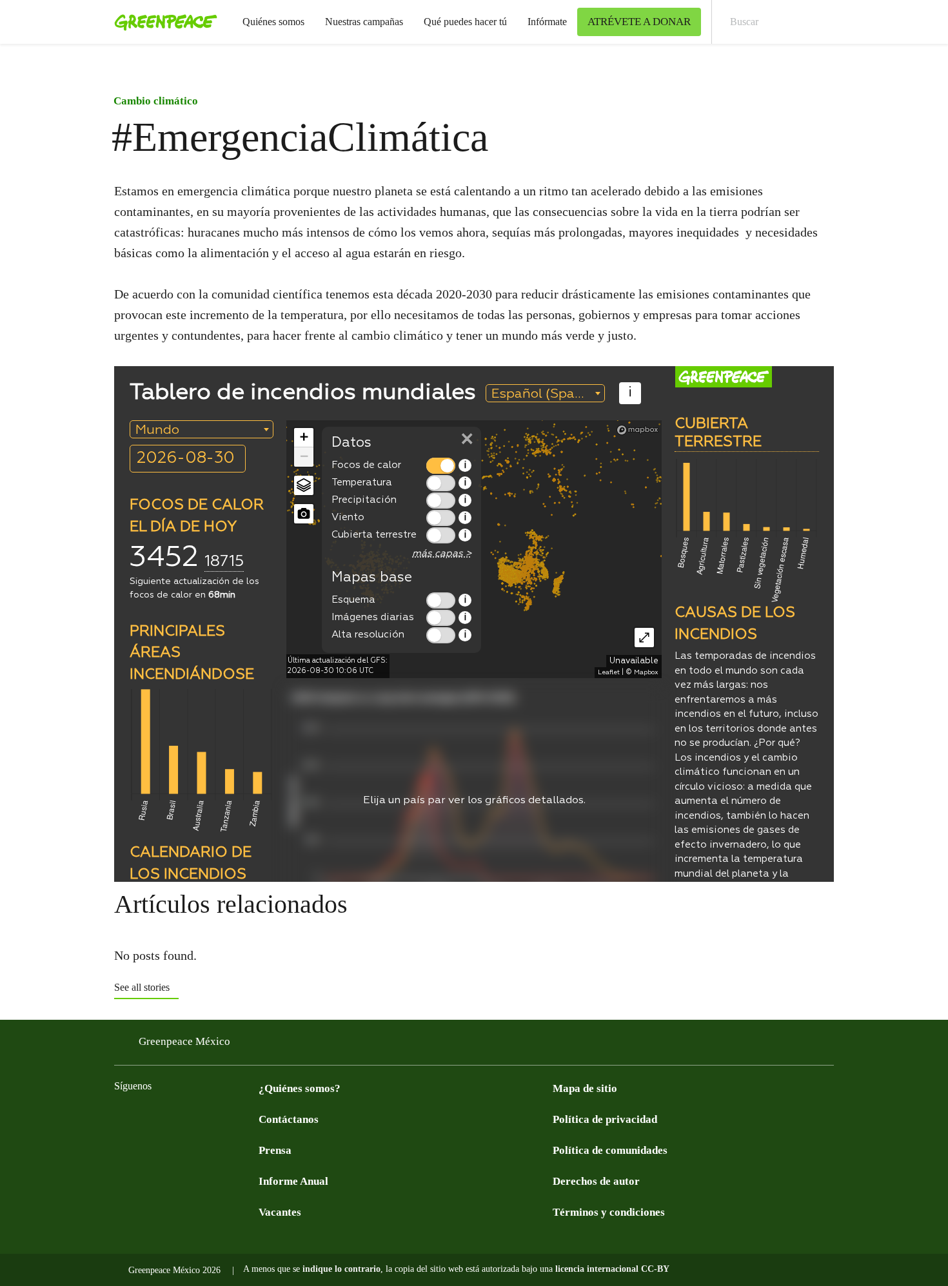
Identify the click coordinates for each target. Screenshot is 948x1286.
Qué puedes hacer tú (465, 21)
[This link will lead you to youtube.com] (173, 1118)
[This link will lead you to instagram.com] (199, 1118)
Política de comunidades (610, 1150)
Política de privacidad (605, 1119)
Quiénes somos (273, 21)
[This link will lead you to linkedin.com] (251, 1118)
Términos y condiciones (609, 1212)
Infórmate (547, 21)
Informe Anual (293, 1181)
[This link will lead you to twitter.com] (147, 1118)
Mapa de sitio (585, 1088)
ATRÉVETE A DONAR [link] (639, 21)
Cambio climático (156, 101)
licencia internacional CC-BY (612, 1269)
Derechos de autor (596, 1181)
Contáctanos (289, 1119)
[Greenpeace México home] (161, 22)
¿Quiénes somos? (300, 1088)
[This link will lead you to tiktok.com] (225, 1118)
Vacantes (280, 1212)
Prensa (275, 1150)
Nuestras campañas (364, 21)
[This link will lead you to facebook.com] (122, 1118)
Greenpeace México (184, 1041)
